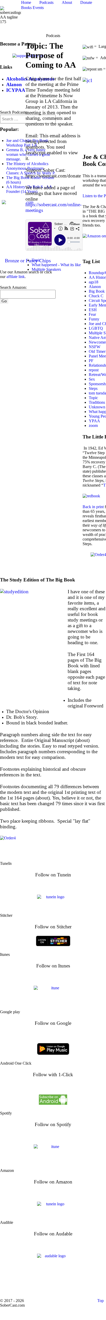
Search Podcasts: (13, 112)
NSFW (94, 347)
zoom (93, 425)
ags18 (93, 282)
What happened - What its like (56, 265)
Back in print (93, 507)
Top (100, 1300)
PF (91, 360)
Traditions (97, 402)
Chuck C (96, 296)
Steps (93, 388)
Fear (92, 314)
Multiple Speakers (46, 269)
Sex (92, 379)
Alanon (95, 286)
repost (94, 370)
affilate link (15, 276)
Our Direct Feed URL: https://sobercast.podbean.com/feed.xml (53, 1285)
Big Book (97, 291)
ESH (93, 310)
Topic (36, 260)
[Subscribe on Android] (53, 1099)
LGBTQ (96, 328)
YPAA (94, 421)
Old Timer (97, 351)
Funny (94, 319)
